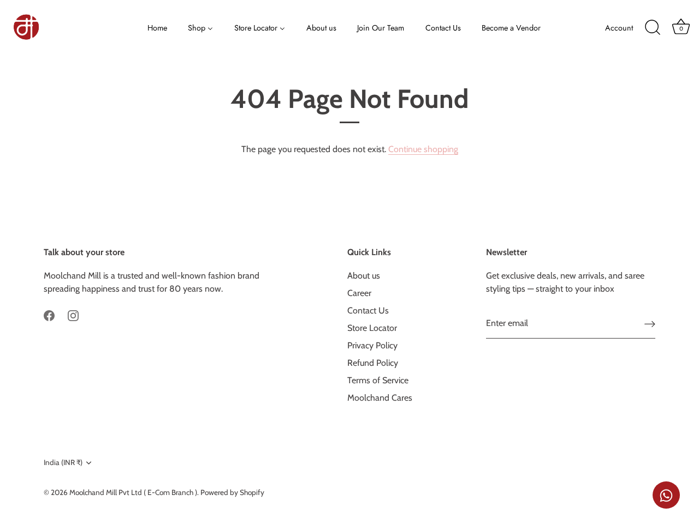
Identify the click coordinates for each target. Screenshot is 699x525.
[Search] (653, 28)
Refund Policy (372, 363)
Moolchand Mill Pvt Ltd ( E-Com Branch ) (133, 492)
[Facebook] (49, 315)
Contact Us (368, 310)
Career (359, 293)
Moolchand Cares (379, 398)
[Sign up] (649, 323)
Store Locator (372, 328)
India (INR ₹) (63, 462)
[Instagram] (73, 315)
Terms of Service (377, 380)
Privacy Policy (372, 345)
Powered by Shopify (232, 492)
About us (363, 275)
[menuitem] (157, 27)
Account (619, 27)
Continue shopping (423, 149)
